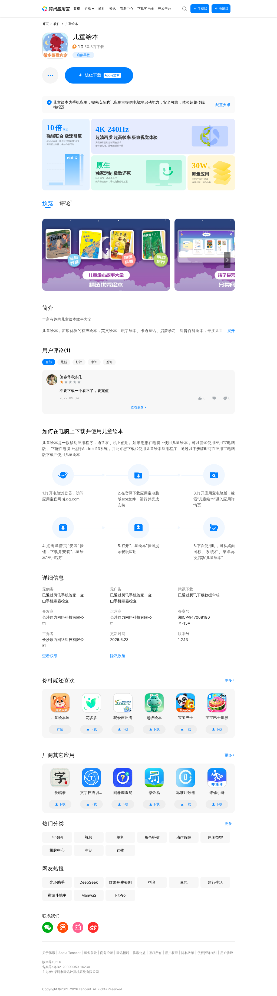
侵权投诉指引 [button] (207, 953)
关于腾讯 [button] (48, 953)
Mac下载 (102, 75)
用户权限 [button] (171, 953)
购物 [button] (120, 850)
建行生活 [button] (215, 882)
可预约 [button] (57, 837)
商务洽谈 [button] (106, 953)
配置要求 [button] (222, 104)
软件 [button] (57, 24)
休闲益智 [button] (215, 837)
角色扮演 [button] (152, 837)
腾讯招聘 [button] (122, 953)
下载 (93, 729)
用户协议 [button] (226, 953)
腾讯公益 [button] (139, 953)
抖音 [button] (152, 882)
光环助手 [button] (57, 882)
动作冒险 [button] (183, 837)
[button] (56, 8)
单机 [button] (120, 837)
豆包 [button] (183, 882)
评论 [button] (65, 202)
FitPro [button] (120, 895)
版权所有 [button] (155, 953)
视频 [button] (89, 837)
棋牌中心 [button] (57, 850)
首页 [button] (45, 24)
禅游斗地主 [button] (57, 895)
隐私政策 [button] (117, 655)
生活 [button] (89, 850)
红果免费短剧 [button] (120, 882)
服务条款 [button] (90, 953)
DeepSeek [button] (89, 882)
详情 (60, 729)
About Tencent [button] (69, 953)
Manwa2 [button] (88, 895)
